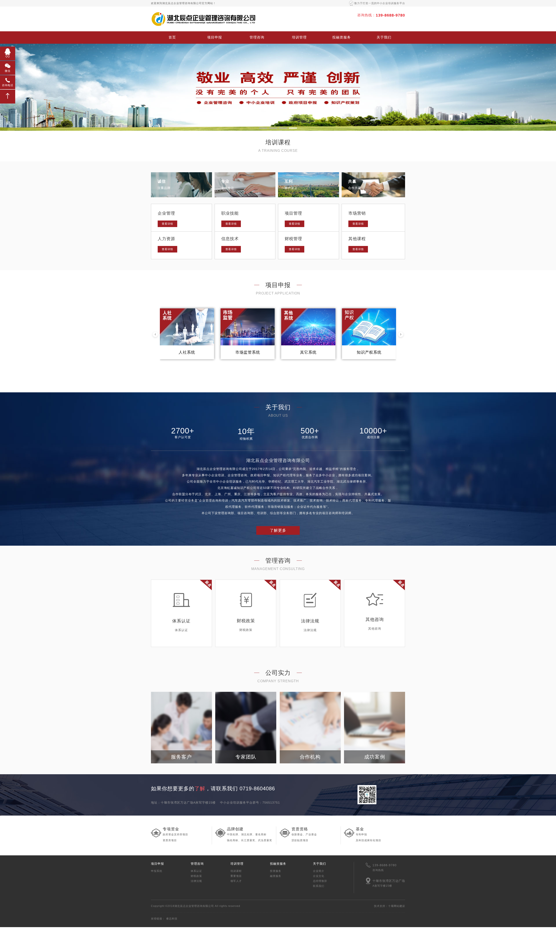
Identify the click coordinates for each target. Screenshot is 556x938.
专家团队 (245, 757)
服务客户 (181, 757)
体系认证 (196, 871)
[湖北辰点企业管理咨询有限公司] (203, 18)
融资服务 (275, 876)
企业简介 (318, 871)
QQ (7, 56)
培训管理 (299, 37)
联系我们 (318, 886)
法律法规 (196, 881)
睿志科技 (171, 918)
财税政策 (196, 876)
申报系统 (156, 871)
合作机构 (310, 757)
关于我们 (384, 37)
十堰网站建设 (396, 906)
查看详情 (167, 223)
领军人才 (236, 881)
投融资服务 (341, 37)
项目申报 (214, 37)
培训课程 (236, 871)
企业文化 (318, 876)
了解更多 (278, 530)
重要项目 (236, 876)
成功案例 (374, 757)
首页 (172, 37)
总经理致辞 (320, 881)
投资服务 (275, 871)
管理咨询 (257, 37)
